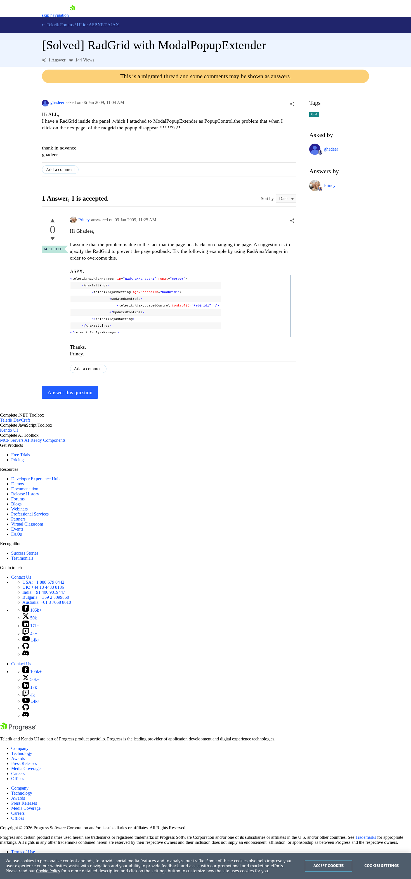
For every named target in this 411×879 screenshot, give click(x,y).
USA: (43, 582)
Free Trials (20, 454)
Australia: (46, 602)
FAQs (16, 534)
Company (20, 748)
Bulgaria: (45, 597)
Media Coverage (26, 768)
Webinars (19, 509)
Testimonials (22, 558)
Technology (21, 753)
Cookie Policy (48, 870)
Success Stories (24, 553)
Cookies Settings (381, 865)
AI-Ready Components (44, 440)
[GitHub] (25, 647)
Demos (17, 483)
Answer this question (70, 392)
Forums (18, 498)
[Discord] (25, 654)
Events (17, 529)
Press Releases (24, 763)
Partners (18, 519)
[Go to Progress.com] (18, 729)
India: (43, 592)
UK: (43, 587)
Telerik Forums (60, 24)
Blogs (16, 504)
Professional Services (30, 514)
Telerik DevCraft (15, 420)
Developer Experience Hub (35, 478)
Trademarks (365, 837)
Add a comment (60, 169)
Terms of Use (23, 851)
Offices (17, 778)
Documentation (24, 488)
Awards (18, 758)
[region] (205, 866)
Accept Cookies (328, 865)
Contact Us (21, 577)
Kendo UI (9, 430)
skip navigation (55, 15)
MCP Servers (11, 440)
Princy (84, 219)
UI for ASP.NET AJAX (98, 24)
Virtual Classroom (27, 524)
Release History (25, 493)
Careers (18, 773)
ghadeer (57, 102)
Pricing (17, 459)
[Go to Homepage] (72, 15)
